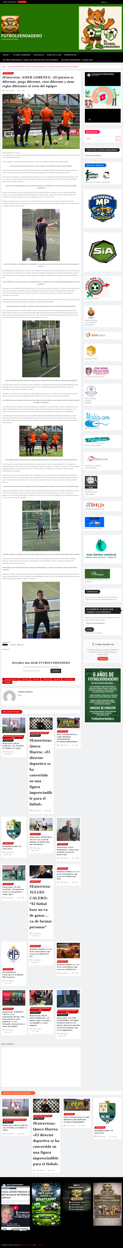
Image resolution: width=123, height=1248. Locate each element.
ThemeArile (39, 1245)
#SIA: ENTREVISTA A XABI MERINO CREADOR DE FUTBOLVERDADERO (76, 1119)
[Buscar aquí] (121, 54)
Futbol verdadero (69, 679)
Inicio (6, 55)
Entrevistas (70, 55)
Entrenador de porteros (11, 679)
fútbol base (46, 679)
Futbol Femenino (22, 55)
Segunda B (39, 55)
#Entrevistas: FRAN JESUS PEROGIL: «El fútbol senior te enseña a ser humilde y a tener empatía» (40, 1020)
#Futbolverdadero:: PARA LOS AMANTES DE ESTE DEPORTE (30, 60)
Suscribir (89, 629)
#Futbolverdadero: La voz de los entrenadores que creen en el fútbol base (68, 966)
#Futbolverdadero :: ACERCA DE (77, 60)
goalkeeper (8, 682)
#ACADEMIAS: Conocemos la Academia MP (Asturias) (12, 974)
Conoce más (103, 659)
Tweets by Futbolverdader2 (93, 155)
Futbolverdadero (9, 90)
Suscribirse (55, 671)
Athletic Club (54, 55)
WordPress (24, 1245)
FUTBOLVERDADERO (21, 35)
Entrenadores (25, 679)
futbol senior (57, 679)
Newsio (31, 1245)
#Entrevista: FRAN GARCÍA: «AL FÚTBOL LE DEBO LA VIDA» (13, 745)
